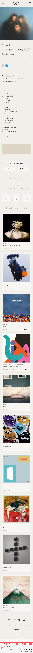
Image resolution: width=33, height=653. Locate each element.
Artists (5, 626)
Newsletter (16, 629)
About (28, 626)
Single (14, 369)
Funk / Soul (5, 369)
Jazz (10, 369)
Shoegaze (22, 58)
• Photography (13, 178)
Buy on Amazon (18, 163)
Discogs (24, 169)
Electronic (5, 248)
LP (2, 58)
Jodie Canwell (6, 79)
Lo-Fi (16, 58)
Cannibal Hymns (8, 54)
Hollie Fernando (7, 76)
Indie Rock (11, 58)
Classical (5, 490)
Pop (3, 610)
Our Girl (6, 45)
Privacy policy (10, 635)
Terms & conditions (21, 635)
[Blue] (6, 65)
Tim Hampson (6, 81)
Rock (5, 58)
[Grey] (3, 65)
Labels (17, 626)
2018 (27, 49)
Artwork (11, 626)
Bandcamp (11, 169)
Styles (22, 626)
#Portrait (21, 178)
